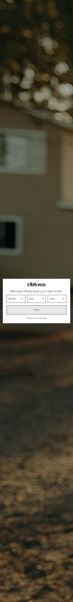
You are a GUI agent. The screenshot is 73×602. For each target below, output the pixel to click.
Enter (36, 309)
